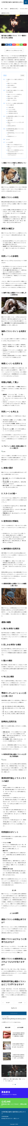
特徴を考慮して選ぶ (12, 98)
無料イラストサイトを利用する (15, 94)
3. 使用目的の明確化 (12, 111)
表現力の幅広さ (11, 85)
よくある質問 (9, 142)
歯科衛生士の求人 (6, 13)
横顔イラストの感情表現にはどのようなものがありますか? (16, 151)
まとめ (8, 139)
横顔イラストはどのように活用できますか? (16, 147)
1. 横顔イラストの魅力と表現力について (15, 80)
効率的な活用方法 (12, 125)
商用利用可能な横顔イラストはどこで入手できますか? (16, 154)
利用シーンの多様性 (12, 87)
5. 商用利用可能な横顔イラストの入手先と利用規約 (15, 129)
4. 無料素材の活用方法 (13, 113)
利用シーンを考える (12, 100)
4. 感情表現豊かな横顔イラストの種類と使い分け (15, 117)
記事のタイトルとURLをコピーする (14, 50)
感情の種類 (10, 120)
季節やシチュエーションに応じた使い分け (16, 123)
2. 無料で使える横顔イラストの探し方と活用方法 (15, 91)
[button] (12, 1084)
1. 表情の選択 (11, 107)
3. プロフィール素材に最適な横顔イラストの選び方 (15, 104)
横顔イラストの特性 (12, 83)
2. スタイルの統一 (12, 109)
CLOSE (22, 75)
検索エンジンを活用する (13, 96)
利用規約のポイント (12, 136)
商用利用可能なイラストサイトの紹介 (16, 133)
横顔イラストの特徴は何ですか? (15, 144)
